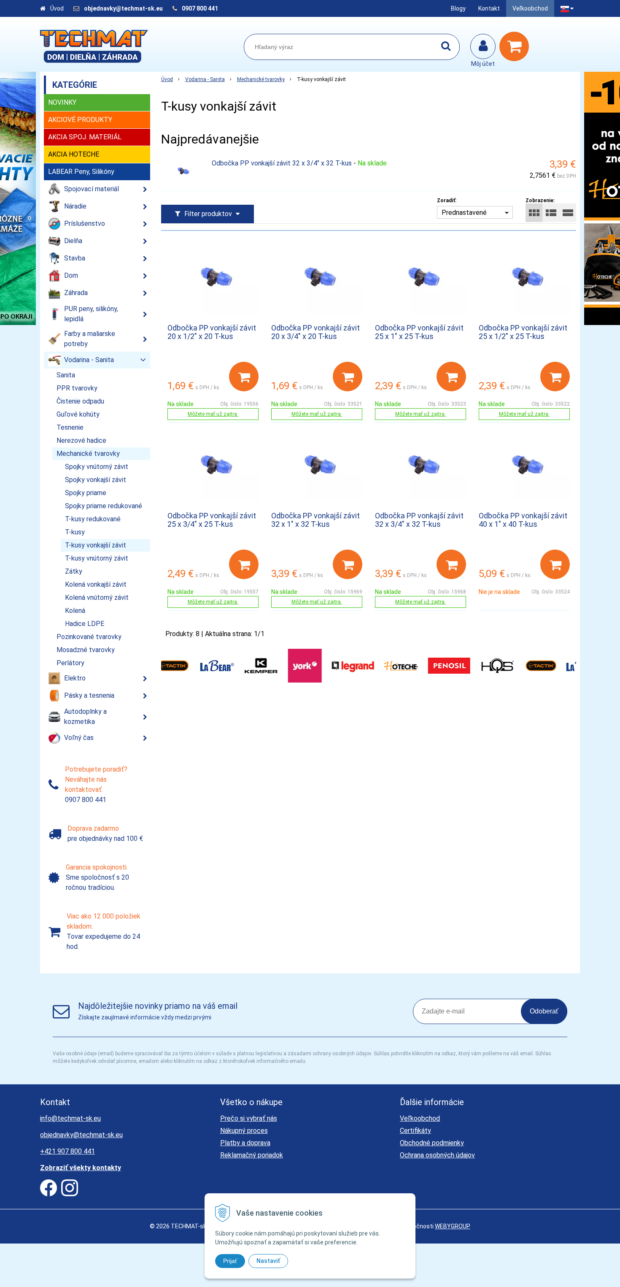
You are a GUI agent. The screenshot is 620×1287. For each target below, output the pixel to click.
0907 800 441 (200, 8)
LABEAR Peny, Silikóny (81, 172)
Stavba (74, 258)
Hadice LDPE (84, 624)
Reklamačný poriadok (251, 1155)
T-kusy (75, 532)
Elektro (75, 678)
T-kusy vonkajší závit (95, 545)
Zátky (73, 571)
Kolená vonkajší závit (96, 584)
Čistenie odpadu (80, 401)
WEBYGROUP (452, 1226)
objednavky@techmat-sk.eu (124, 8)
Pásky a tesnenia (89, 695)
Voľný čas (79, 738)
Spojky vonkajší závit (95, 480)
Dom (71, 275)
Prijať (230, 1260)
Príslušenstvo (84, 223)
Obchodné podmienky (432, 1143)
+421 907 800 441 (67, 1151)
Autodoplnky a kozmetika (85, 716)
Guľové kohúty (78, 414)
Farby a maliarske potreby (89, 339)
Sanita (66, 375)
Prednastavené (464, 213)
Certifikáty (415, 1131)
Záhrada (76, 293)
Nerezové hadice (81, 440)
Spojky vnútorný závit (96, 467)
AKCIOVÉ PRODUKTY (80, 120)
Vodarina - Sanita (205, 79)
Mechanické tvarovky (261, 79)
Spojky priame (85, 493)
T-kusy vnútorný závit (96, 558)
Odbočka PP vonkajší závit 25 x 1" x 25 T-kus (419, 332)
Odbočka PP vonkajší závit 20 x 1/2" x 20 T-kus (211, 332)
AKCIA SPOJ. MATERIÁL (84, 137)
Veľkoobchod (530, 8)
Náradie (75, 206)
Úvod (57, 8)
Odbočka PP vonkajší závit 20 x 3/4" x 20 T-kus (315, 332)
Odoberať (544, 1011)
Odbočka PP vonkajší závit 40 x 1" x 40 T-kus (523, 519)
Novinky (62, 102)
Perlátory (70, 663)
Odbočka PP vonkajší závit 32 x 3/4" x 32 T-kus (282, 163)
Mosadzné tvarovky (86, 650)
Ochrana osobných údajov (437, 1155)
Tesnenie (70, 427)
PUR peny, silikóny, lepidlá (91, 314)
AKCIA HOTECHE (73, 154)
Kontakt (489, 8)
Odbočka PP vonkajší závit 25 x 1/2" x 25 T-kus (523, 332)
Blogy (458, 8)
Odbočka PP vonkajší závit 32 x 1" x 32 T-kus (315, 519)
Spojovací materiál (91, 189)
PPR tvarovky (77, 388)
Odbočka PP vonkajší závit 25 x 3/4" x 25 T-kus (211, 519)
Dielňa (73, 241)
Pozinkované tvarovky (89, 637)
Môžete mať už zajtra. (213, 414)
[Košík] (516, 46)
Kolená (75, 611)
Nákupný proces (244, 1131)
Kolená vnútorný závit (97, 597)
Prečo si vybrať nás (248, 1118)
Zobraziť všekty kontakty (80, 1168)
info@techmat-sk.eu (70, 1118)
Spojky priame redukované (103, 506)
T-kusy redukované (93, 519)
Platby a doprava (245, 1143)
